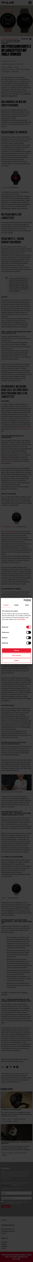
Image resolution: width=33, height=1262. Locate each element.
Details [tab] (16, 605)
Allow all (16, 650)
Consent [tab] (5, 605)
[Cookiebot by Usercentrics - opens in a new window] (23, 600)
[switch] (28, 632)
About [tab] (27, 605)
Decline (16, 660)
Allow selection (16, 655)
